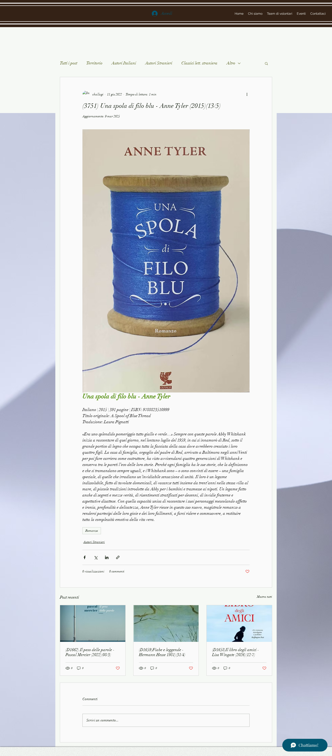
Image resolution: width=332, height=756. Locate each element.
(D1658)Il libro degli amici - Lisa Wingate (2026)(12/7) (235, 652)
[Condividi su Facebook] (84, 557)
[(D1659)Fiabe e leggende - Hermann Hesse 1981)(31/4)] (166, 623)
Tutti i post (68, 63)
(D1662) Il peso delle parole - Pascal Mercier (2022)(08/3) (90, 652)
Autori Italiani (124, 63)
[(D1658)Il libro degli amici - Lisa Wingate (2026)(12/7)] (239, 623)
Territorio (94, 63)
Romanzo (91, 531)
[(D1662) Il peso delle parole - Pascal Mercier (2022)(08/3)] (92, 623)
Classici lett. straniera (199, 63)
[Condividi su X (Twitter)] (96, 557)
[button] (266, 63)
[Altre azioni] (247, 94)
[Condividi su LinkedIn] (107, 557)
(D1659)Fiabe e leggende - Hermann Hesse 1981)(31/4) (162, 652)
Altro (231, 63)
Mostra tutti (264, 597)
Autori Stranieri (158, 63)
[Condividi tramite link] (118, 557)
